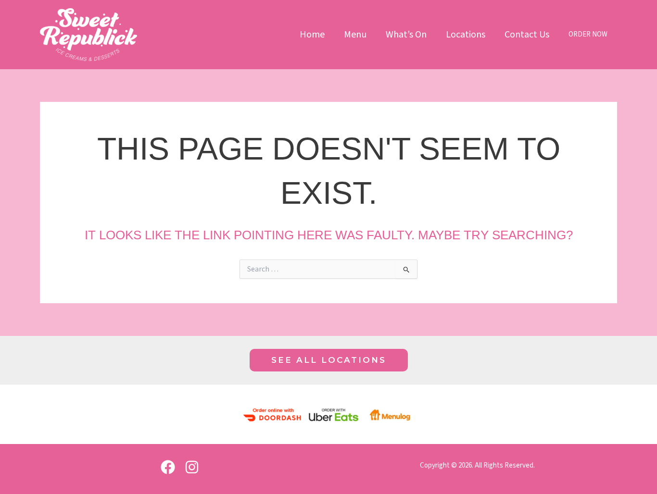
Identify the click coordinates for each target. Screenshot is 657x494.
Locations (465, 34)
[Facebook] (168, 467)
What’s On (406, 34)
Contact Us (527, 34)
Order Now (588, 34)
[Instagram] (192, 467)
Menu (355, 34)
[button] (329, 360)
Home (312, 34)
